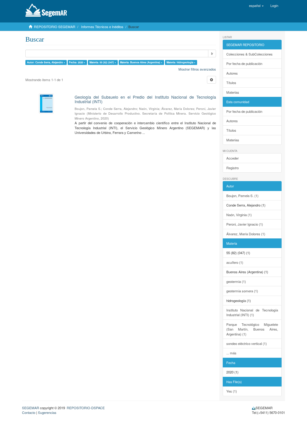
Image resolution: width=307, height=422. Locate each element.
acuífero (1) (234, 262)
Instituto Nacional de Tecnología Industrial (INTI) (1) (252, 312)
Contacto (28, 412)
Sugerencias (47, 412)
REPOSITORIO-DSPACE (86, 407)
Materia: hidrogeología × (181, 62)
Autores (232, 73)
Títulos (231, 82)
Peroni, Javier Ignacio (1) (244, 224)
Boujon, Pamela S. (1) (242, 195)
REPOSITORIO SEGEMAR (54, 26)
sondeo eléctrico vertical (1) (246, 343)
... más (231, 353)
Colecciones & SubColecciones (249, 54)
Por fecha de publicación (244, 63)
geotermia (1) (236, 281)
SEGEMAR (30, 407)
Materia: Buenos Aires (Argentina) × (141, 62)
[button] (256, 5)
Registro (232, 167)
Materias (232, 92)
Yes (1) (231, 391)
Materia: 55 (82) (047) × (102, 62)
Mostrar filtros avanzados (197, 69)
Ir (212, 53)
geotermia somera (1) (242, 291)
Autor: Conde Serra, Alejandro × (46, 62)
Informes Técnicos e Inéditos (102, 26)
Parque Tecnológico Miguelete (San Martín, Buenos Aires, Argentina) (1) (252, 329)
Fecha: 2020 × (77, 62)
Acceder (232, 158)
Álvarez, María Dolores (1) (245, 233)
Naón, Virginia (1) (239, 214)
